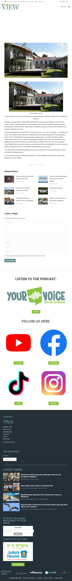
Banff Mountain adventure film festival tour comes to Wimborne (41, 496)
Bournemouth (24, 488)
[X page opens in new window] (66, 1)
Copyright (39, 578)
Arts (22, 479)
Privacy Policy (48, 578)
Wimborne (35, 499)
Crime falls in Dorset (56, 188)
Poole (45, 509)
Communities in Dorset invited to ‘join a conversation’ (24, 199)
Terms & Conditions (29, 578)
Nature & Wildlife (39, 509)
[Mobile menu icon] (69, 7)
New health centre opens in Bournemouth (37, 486)
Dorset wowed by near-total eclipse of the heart (24, 177)
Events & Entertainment (26, 499)
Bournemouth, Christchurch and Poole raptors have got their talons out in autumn (44, 506)
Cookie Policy (59, 578)
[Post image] (9, 179)
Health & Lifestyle (32, 488)
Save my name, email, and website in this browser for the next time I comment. (25, 256)
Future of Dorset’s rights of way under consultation (58, 199)
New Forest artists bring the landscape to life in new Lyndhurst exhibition (41, 476)
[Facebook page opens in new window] (61, 1)
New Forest (26, 479)
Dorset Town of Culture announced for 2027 (23, 189)
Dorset (34, 164)
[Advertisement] (36, 23)
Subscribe (18, 527)
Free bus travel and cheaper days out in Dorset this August (58, 178)
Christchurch (31, 509)
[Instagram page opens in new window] (64, 1)
